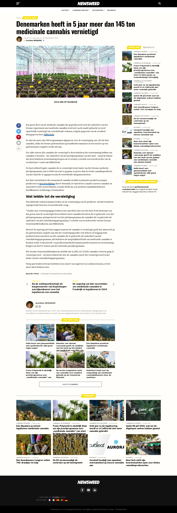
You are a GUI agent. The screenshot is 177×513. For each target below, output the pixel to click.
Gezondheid (97, 10)
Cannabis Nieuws (80, 10)
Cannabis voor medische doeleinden (57, 274)
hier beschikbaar (47, 183)
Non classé (30, 17)
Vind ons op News (52, 497)
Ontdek (65, 10)
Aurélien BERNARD (34, 40)
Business (111, 10)
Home (18, 18)
